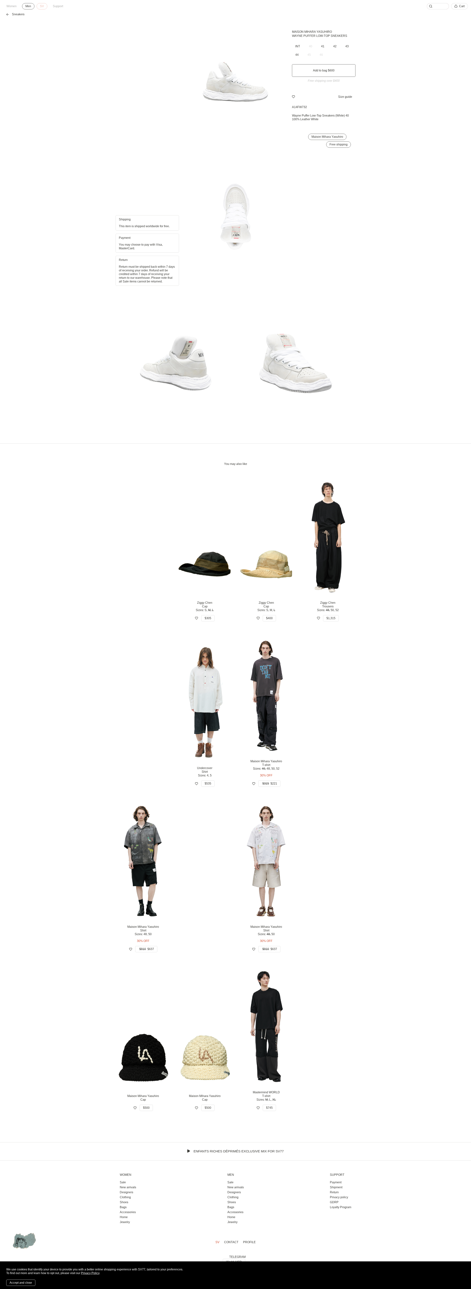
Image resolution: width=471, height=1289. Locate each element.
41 (322, 46)
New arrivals (128, 1187)
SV (42, 6)
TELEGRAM (237, 1256)
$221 (269, 783)
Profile (249, 1242)
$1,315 (330, 618)
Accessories (128, 1212)
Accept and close (21, 1282)
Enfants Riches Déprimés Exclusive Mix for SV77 (239, 1151)
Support (58, 6)
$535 (208, 783)
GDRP (334, 1202)
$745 (269, 1107)
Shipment (336, 1187)
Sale (123, 1182)
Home (124, 1217)
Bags (123, 1207)
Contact (231, 1242)
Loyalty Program (340, 1207)
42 (335, 46)
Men (28, 6)
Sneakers (18, 14)
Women (11, 6)
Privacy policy (339, 1197)
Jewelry (125, 1222)
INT (297, 46)
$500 (146, 1107)
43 (347, 46)
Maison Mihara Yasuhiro (312, 31)
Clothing (125, 1197)
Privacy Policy (90, 1273)
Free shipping (339, 144)
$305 (208, 618)
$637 (146, 949)
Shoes (124, 1202)
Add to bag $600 (323, 70)
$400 (269, 618)
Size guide (345, 96)
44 (297, 54)
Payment (335, 1182)
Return (334, 1192)
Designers (126, 1192)
